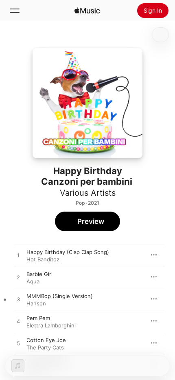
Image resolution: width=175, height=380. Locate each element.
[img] (87, 10)
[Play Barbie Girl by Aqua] (18, 277)
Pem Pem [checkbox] (38, 318)
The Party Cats (45, 347)
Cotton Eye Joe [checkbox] (46, 340)
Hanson (36, 303)
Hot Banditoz (42, 259)
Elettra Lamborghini (51, 325)
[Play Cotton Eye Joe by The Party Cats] (18, 343)
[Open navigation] (15, 11)
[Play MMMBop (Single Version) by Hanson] (18, 299)
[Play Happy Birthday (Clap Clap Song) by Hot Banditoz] (18, 255)
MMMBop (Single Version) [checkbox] (59, 296)
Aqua (32, 281)
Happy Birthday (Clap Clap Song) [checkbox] (67, 252)
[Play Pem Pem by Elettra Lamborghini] (18, 321)
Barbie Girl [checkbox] (39, 274)
